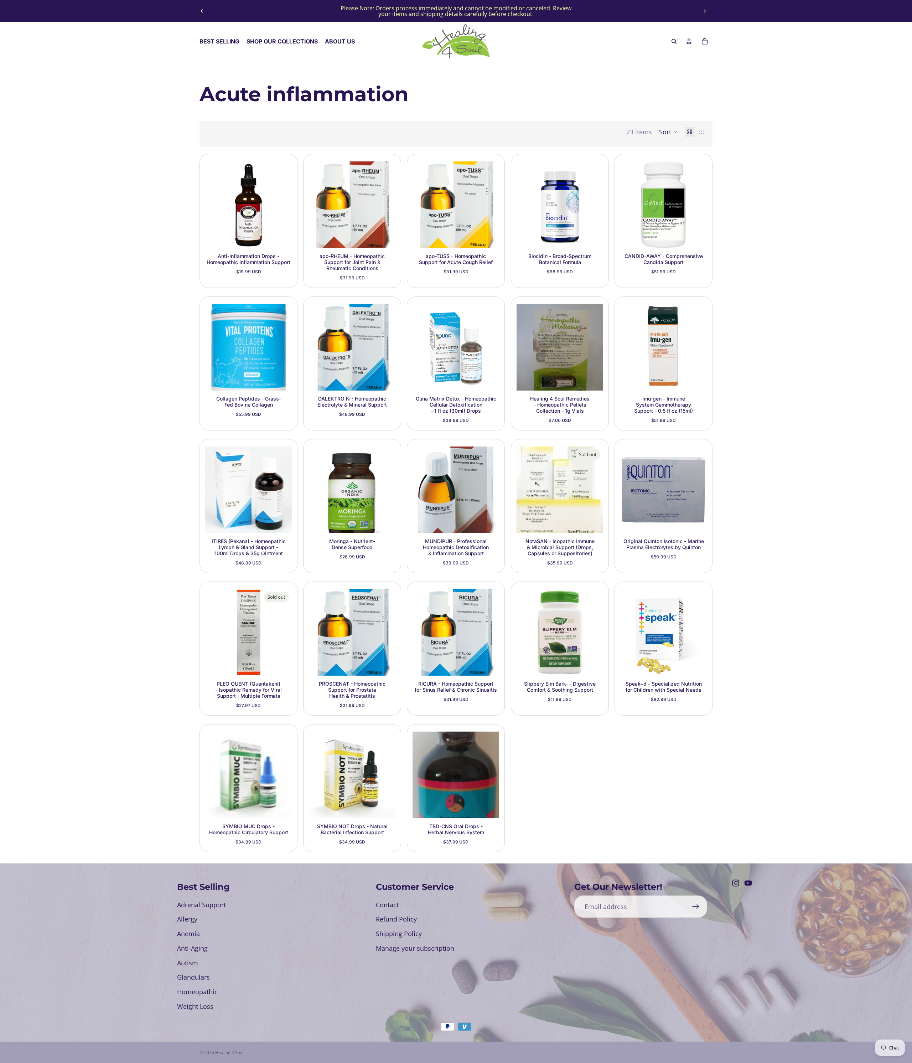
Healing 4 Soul (229, 1052)
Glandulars (193, 977)
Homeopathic (197, 991)
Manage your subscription (415, 948)
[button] (668, 132)
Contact (387, 905)
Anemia (188, 933)
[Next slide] (704, 11)
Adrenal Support (201, 905)
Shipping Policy (399, 933)
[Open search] (674, 41)
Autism (187, 963)
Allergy (187, 919)
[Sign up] (696, 907)
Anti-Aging (192, 948)
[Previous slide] (202, 11)
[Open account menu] (689, 41)
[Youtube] (748, 883)
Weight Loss (195, 1006)
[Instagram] (735, 883)
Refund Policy (396, 919)
